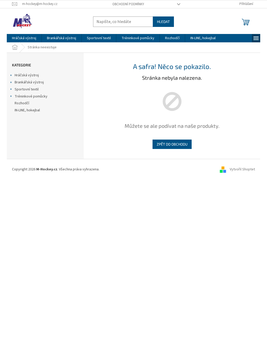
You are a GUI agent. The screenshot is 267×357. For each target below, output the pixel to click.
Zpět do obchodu (172, 144)
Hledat (163, 21)
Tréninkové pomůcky (31, 96)
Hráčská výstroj (27, 75)
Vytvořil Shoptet (242, 169)
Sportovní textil (27, 89)
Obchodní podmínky (128, 4)
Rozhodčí (22, 103)
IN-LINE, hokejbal (27, 110)
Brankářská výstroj (29, 82)
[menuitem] (24, 38)
